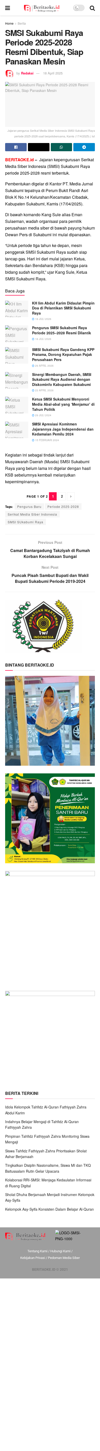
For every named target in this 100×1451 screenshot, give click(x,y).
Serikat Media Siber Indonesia (32, 514)
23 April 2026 (44, 390)
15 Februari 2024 (46, 440)
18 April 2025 (53, 73)
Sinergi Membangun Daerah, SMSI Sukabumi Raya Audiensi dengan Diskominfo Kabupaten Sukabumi (61, 379)
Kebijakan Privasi (32, 1258)
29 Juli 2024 (42, 415)
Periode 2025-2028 (63, 506)
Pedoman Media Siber (64, 1258)
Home (9, 23)
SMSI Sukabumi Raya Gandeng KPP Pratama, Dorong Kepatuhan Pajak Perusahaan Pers (63, 354)
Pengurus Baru (29, 506)
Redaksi (27, 73)
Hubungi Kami (60, 1251)
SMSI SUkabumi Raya (25, 522)
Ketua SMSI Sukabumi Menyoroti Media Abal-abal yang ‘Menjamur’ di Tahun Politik (63, 404)
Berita (22, 23)
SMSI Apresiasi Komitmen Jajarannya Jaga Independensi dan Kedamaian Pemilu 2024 (63, 429)
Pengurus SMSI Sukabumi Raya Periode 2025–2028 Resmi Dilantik (61, 330)
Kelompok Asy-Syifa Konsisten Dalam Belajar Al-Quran (49, 1209)
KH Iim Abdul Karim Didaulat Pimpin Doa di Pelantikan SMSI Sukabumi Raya (63, 308)
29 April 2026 (44, 365)
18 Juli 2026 (42, 319)
